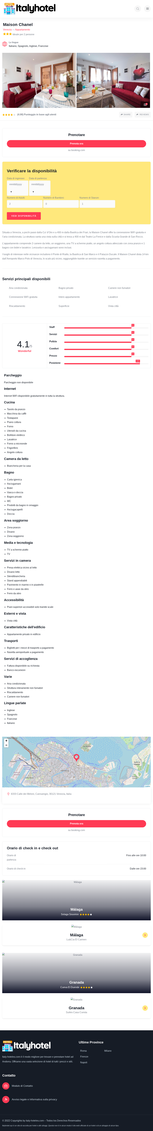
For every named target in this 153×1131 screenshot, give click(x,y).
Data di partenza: (38, 178)
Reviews (144, 115)
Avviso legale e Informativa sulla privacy (34, 1099)
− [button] (6, 745)
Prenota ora (76, 143)
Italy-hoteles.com (11, 1057)
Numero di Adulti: (16, 197)
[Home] (29, 8)
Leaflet (147, 786)
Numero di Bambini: (53, 197)
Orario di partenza (11, 857)
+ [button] (6, 741)
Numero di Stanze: (89, 197)
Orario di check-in (16, 868)
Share (127, 115)
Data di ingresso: (16, 178)
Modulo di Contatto (22, 1085)
